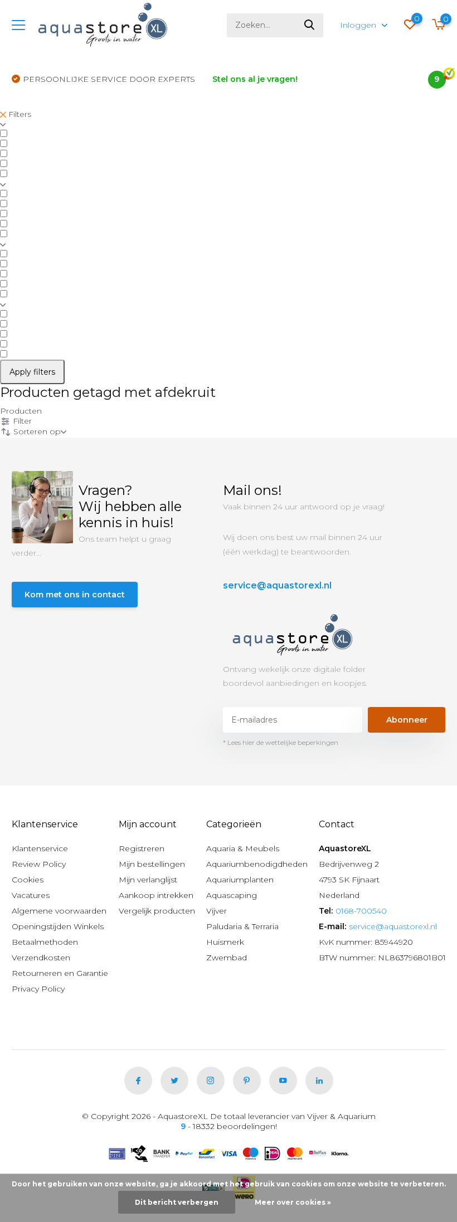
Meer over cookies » (293, 1202)
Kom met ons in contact (75, 595)
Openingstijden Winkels (58, 926)
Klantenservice (40, 848)
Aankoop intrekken (156, 895)
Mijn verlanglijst (148, 880)
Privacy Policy (38, 989)
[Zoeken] (310, 25)
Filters (18, 114)
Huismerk (225, 942)
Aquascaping (231, 895)
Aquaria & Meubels (242, 848)
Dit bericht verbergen (176, 1202)
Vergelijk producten (157, 911)
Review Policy (39, 864)
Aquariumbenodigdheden (257, 864)
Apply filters (32, 372)
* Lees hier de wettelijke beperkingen (280, 742)
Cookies (27, 880)
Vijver (216, 911)
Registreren (141, 848)
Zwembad (226, 958)
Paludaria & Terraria (242, 926)
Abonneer (406, 720)
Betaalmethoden (45, 942)
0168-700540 (361, 911)
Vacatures (31, 895)
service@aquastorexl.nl (277, 585)
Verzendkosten (41, 958)
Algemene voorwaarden (59, 911)
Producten (21, 411)
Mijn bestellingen (152, 864)
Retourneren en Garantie (60, 973)
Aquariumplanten (240, 880)
